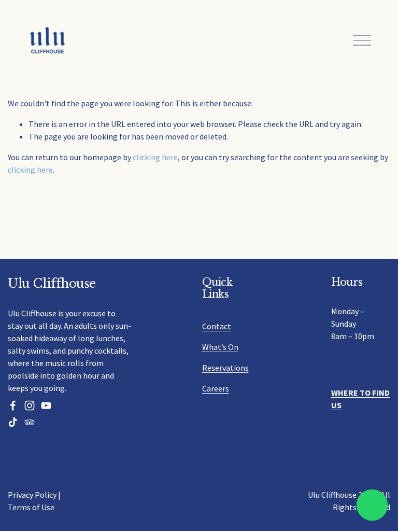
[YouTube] (46, 405)
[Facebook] (13, 405)
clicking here (155, 157)
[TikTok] (13, 422)
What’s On (220, 347)
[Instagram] (29, 405)
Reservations (225, 367)
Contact (216, 326)
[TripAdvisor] (29, 422)
